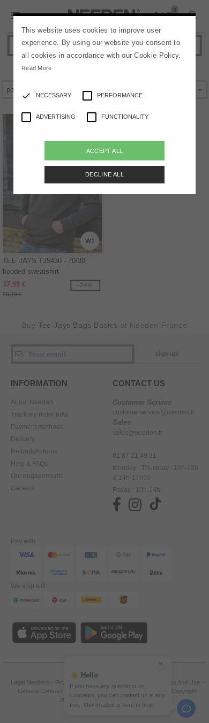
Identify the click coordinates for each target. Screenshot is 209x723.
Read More (36, 68)
